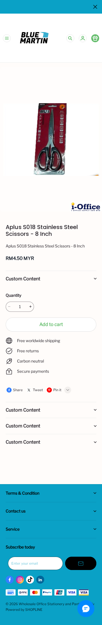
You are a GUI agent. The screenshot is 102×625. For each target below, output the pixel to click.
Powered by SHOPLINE (24, 609)
